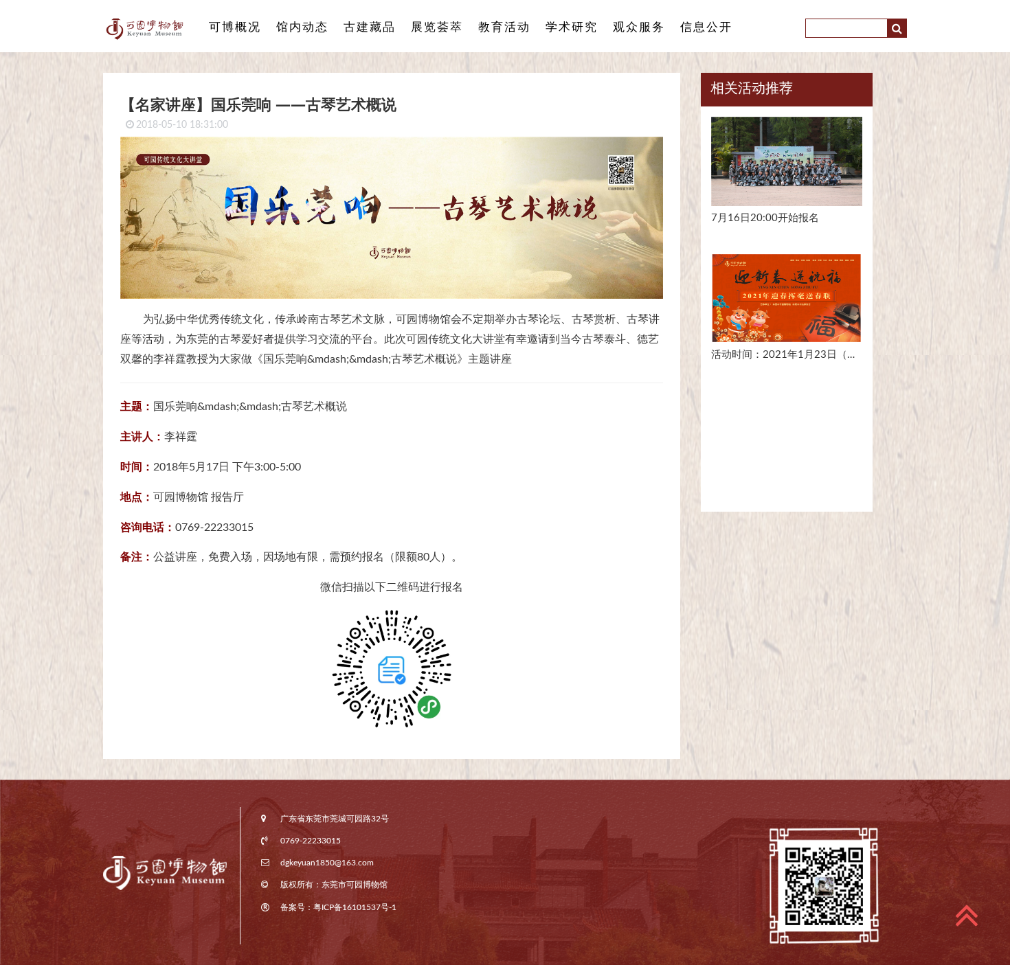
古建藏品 (370, 27)
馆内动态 (302, 27)
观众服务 (639, 27)
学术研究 (572, 27)
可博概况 (235, 27)
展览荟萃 (437, 27)
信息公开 (706, 27)
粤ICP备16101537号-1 (354, 907)
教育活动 (504, 27)
